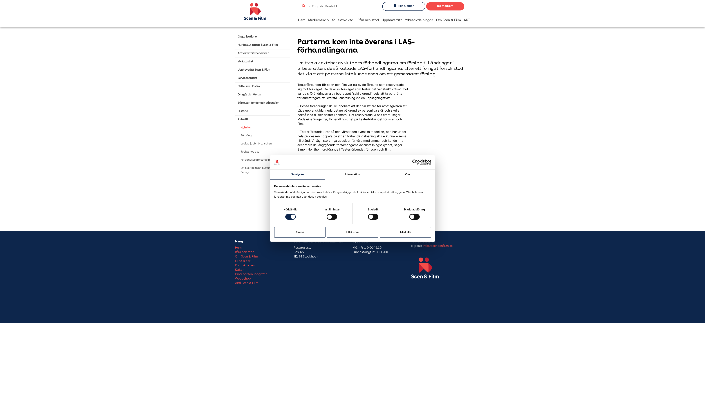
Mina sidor (406, 6)
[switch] (332, 217)
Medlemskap (318, 20)
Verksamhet (245, 61)
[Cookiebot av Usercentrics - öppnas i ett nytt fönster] (415, 162)
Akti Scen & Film (246, 283)
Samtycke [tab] (297, 174)
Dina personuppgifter (251, 274)
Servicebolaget (247, 78)
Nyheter (246, 127)
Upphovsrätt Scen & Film (254, 70)
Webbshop (243, 278)
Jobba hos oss (250, 152)
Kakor (239, 269)
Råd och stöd (368, 20)
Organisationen (248, 36)
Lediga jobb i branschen (256, 143)
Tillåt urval (352, 232)
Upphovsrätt (392, 20)
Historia (243, 111)
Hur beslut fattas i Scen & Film (258, 45)
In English (316, 6)
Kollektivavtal (343, 20)
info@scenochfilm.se (438, 246)
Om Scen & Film (448, 20)
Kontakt (331, 6)
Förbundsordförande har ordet (261, 160)
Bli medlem (445, 6)
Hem (301, 20)
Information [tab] (352, 174)
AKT (467, 20)
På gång (246, 135)
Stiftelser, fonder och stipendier (258, 103)
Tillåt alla (405, 232)
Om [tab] (407, 174)
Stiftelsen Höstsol (249, 86)
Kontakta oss (245, 265)
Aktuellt (243, 119)
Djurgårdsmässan (249, 94)
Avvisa (300, 232)
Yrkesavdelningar (419, 20)
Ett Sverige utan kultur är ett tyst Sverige (262, 170)
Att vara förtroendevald (253, 53)
